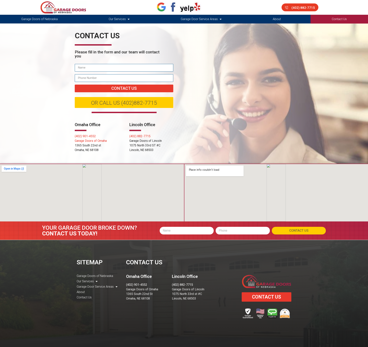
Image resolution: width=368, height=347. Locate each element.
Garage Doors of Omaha (91, 141)
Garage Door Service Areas (199, 19)
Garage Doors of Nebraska (39, 19)
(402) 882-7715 (139, 136)
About (277, 19)
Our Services (117, 19)
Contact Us (339, 19)
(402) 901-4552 (85, 136)
